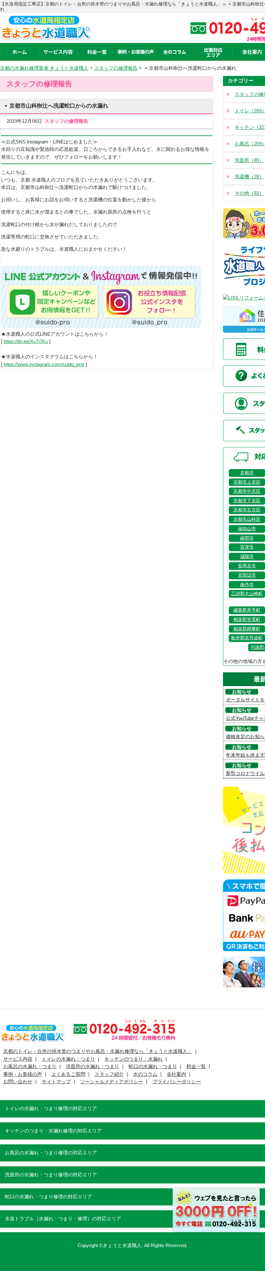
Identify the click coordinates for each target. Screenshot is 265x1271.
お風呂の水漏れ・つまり (30, 1066)
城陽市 (247, 556)
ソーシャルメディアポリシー (111, 1081)
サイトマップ (56, 1081)
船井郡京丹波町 (247, 638)
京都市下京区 (246, 500)
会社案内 (176, 1074)
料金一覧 (196, 1066)
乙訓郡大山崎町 (247, 593)
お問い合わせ (17, 1081)
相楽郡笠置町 (246, 619)
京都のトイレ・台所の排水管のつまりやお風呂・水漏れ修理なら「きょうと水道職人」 (97, 1051)
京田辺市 (247, 575)
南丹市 (247, 584)
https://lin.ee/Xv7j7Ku (26, 341)
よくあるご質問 (68, 1074)
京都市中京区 (246, 491)
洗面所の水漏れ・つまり (92, 1066)
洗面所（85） (249, 160)
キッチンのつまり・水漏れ (133, 1059)
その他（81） (249, 193)
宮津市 (247, 547)
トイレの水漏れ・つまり (68, 1059)
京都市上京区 (246, 482)
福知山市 (247, 528)
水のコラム (145, 1074)
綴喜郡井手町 (246, 610)
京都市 (247, 472)
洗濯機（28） (249, 176)
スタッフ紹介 (109, 1074)
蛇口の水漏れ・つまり (153, 1066)
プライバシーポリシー (177, 1081)
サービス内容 (17, 1059)
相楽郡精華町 (246, 628)
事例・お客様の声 (22, 1074)
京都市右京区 (246, 510)
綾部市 (247, 538)
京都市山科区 (246, 519)
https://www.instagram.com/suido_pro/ (44, 364)
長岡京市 (247, 565)
